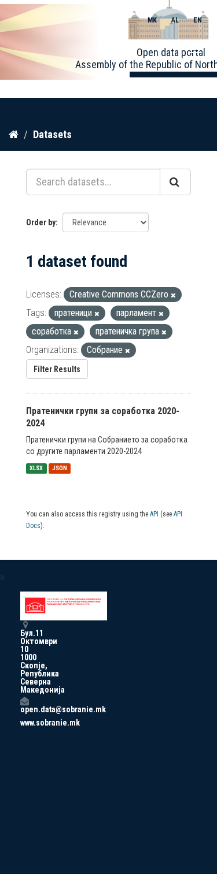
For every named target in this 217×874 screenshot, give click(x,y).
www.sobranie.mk (24, 723)
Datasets (52, 134)
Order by (41, 222)
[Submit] (175, 182)
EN (197, 20)
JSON (59, 468)
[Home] (14, 134)
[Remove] (173, 295)
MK (152, 20)
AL (175, 20)
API (154, 514)
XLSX (36, 468)
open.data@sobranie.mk (24, 709)
